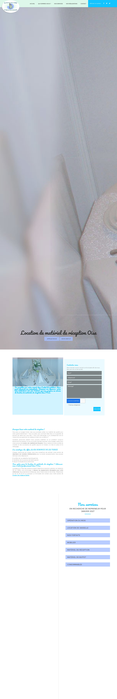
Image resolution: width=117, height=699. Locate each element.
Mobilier (71, 542)
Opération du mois (76, 520)
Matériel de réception (78, 550)
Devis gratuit (66, 338)
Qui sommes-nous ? (44, 3)
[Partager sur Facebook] (103, 3)
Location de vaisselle (77, 528)
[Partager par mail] (109, 3)
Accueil (32, 3)
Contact (83, 3)
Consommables (74, 564)
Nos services (58, 3)
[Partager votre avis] (112, 3)
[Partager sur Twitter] (106, 3)
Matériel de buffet (76, 557)
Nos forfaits (73, 535)
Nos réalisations (71, 3)
